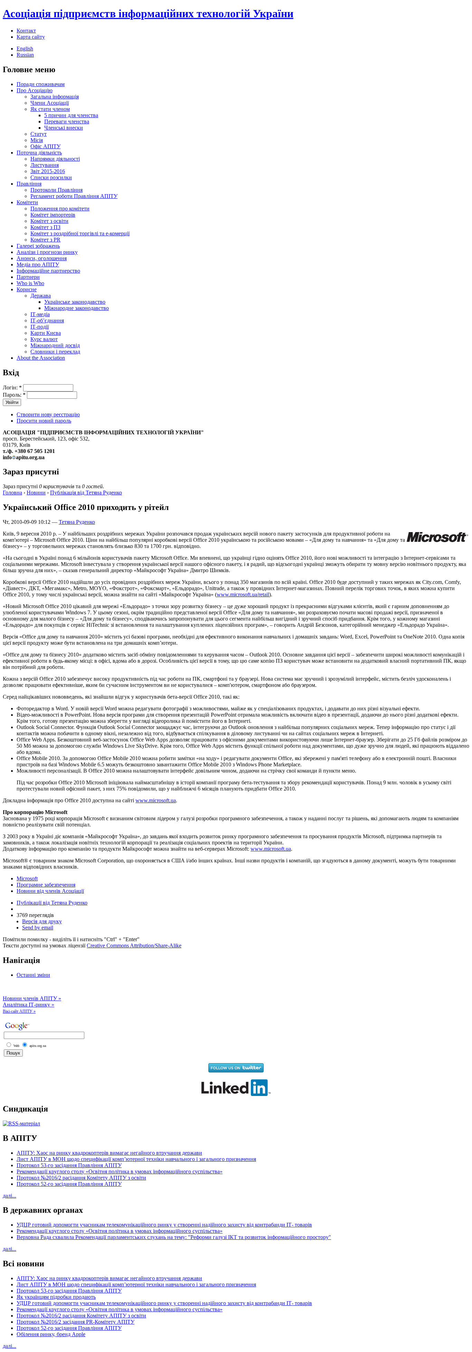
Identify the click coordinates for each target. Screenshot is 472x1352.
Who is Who (30, 283)
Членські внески (63, 128)
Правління (29, 184)
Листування (44, 165)
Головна (12, 492)
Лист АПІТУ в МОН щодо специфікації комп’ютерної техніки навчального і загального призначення (136, 1159)
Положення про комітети (59, 208)
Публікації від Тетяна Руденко (52, 903)
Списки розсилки (51, 177)
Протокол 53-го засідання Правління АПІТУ (69, 1165)
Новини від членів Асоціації (50, 891)
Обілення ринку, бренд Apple (51, 1334)
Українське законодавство (74, 302)
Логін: (12, 387)
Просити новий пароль (44, 421)
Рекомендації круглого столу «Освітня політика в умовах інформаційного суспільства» (120, 1171)
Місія (36, 140)
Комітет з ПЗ (45, 227)
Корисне (27, 289)
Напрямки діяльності (55, 159)
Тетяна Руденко (77, 522)
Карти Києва (45, 333)
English (25, 48)
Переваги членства (66, 121)
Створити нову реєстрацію (48, 414)
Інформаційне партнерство (48, 271)
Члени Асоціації (49, 103)
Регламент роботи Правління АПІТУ (73, 196)
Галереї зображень (38, 246)
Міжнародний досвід (55, 345)
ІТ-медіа (40, 314)
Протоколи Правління (56, 190)
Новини (36, 492)
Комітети (27, 202)
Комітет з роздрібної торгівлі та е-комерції (80, 233)
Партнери (28, 277)
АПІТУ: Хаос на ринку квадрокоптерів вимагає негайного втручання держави (109, 1153)
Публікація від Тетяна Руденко (86, 492)
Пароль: (14, 395)
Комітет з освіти (49, 221)
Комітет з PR (45, 240)
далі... (9, 1196)
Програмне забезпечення (46, 885)
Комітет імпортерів (52, 215)
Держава (40, 296)
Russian (25, 55)
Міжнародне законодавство (76, 308)
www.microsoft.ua (155, 800)
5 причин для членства (71, 115)
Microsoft (27, 878)
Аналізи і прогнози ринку (47, 252)
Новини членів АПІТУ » (32, 998)
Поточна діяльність (39, 152)
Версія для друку (42, 921)
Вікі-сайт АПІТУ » (19, 1011)
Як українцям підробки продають (56, 1297)
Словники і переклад (55, 351)
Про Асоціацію (35, 90)
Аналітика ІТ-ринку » (28, 1005)
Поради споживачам (41, 84)
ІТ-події (39, 327)
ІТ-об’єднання (47, 320)
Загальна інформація (54, 97)
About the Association (41, 358)
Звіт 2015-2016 (47, 171)
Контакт (26, 31)
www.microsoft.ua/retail (243, 594)
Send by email (37, 927)
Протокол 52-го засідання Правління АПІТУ (69, 1184)
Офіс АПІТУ (45, 146)
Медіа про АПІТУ (38, 264)
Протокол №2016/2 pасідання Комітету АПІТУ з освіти (81, 1178)
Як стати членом (50, 109)
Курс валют (44, 339)
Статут (38, 134)
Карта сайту (31, 37)
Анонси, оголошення (42, 258)
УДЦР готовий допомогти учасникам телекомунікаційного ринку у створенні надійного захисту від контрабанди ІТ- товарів (164, 1225)
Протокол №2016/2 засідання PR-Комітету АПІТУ (75, 1322)
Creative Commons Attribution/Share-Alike (134, 945)
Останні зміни (33, 975)
